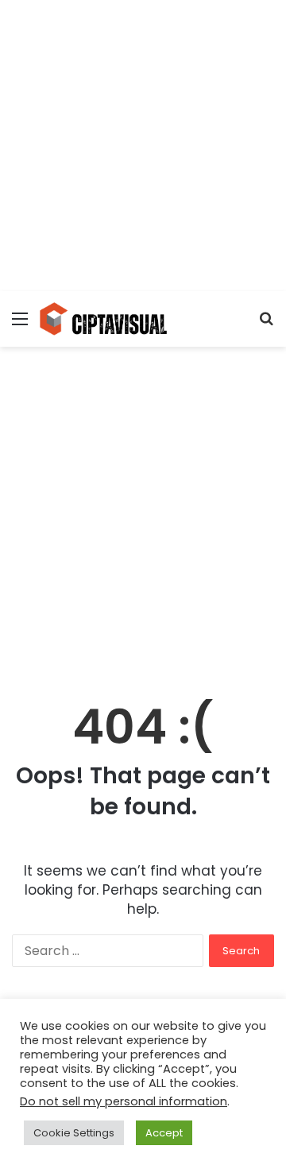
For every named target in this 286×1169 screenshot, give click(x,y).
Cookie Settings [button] (73, 1132)
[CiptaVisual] (103, 319)
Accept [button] (164, 1132)
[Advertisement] (143, 143)
